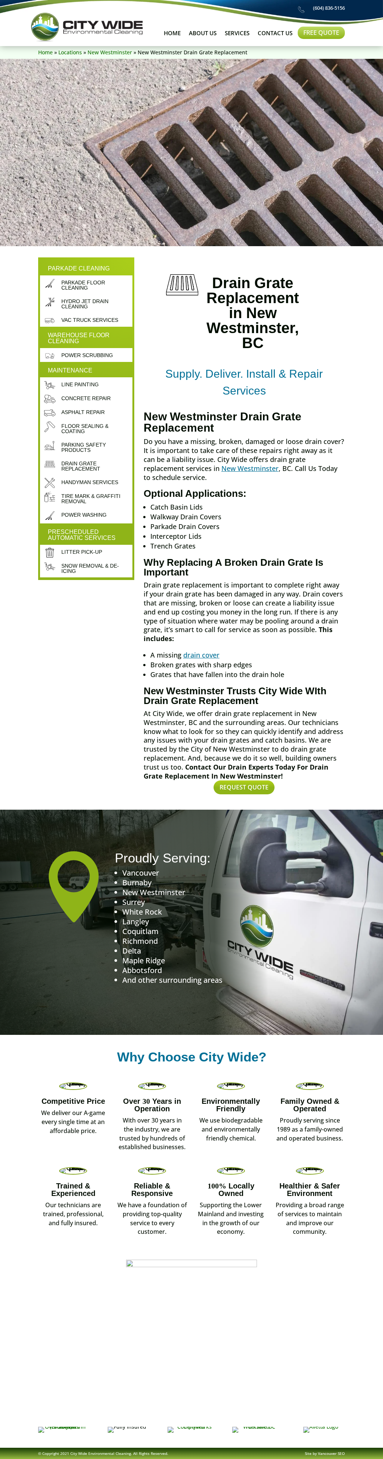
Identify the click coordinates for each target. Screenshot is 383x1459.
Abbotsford (142, 970)
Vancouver (140, 873)
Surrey (133, 902)
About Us (203, 33)
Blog (212, 1413)
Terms (239, 1413)
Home (172, 33)
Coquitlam (140, 931)
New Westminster (110, 52)
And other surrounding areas (172, 980)
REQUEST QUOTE (244, 787)
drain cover (201, 654)
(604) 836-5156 (329, 7)
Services (237, 33)
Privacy (268, 1413)
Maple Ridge (143, 960)
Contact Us (275, 33)
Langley (135, 921)
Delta (131, 951)
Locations (70, 52)
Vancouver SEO (331, 1453)
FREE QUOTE (321, 32)
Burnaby (136, 882)
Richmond (140, 941)
